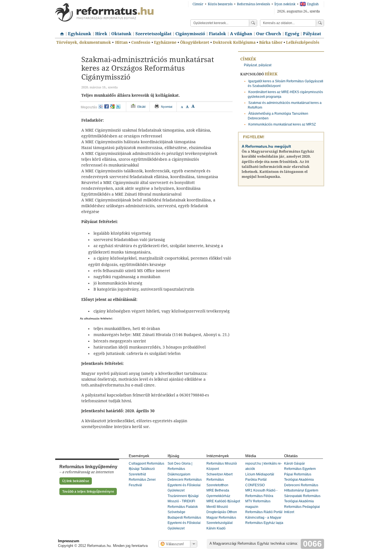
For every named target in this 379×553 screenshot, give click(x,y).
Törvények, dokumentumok (83, 42)
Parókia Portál (256, 480)
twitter (118, 106)
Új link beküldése (75, 481)
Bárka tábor (270, 42)
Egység (292, 33)
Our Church (268, 33)
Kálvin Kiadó (216, 528)
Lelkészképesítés (302, 42)
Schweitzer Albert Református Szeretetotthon (219, 479)
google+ (112, 106)
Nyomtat (166, 106)
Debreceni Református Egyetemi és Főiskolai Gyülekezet (185, 485)
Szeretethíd (137, 474)
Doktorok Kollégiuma (234, 42)
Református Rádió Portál (263, 512)
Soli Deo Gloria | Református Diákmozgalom (180, 469)
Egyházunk (79, 33)
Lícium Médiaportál (259, 474)
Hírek (101, 33)
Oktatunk (121, 33)
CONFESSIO (255, 485)
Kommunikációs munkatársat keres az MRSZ (282, 124)
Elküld (141, 106)
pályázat (265, 65)
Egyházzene (165, 42)
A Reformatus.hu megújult (266, 146)
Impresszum (68, 541)
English (313, 4)
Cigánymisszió (190, 33)
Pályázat (312, 33)
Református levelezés (253, 4)
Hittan (121, 42)
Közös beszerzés (220, 4)
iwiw (100, 106)
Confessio (140, 42)
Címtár (198, 4)
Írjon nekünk (284, 4)
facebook (106, 106)
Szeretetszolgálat (153, 33)
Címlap (60, 32)
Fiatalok (217, 33)
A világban (241, 33)
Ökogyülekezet (194, 42)
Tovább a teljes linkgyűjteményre (88, 491)
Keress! (320, 23)
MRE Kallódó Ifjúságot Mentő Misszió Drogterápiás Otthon (223, 506)
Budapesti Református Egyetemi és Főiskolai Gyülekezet (184, 523)
